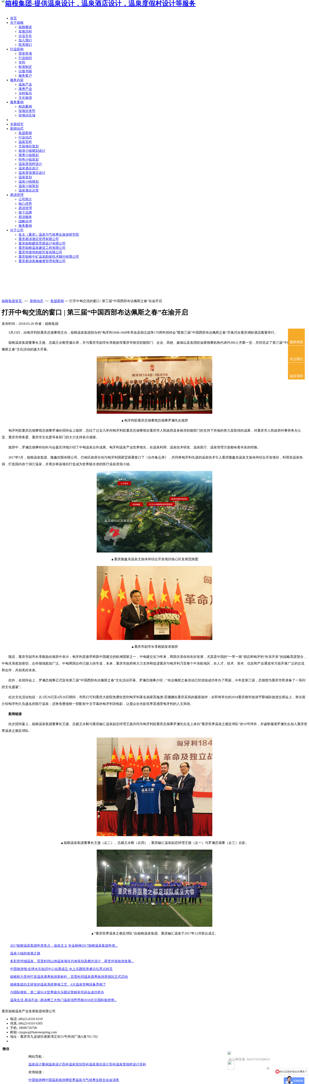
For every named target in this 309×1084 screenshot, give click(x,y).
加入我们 (25, 40)
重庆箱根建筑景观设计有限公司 (42, 243)
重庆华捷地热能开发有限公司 (40, 252)
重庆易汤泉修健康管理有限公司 (42, 261)
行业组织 (25, 58)
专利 (21, 62)
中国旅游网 (36, 1080)
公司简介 (25, 199)
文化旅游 (25, 97)
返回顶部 (296, 376)
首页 (13, 18)
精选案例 (25, 106)
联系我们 (25, 44)
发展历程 (25, 31)
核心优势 (25, 203)
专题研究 (17, 124)
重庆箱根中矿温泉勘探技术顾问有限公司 (48, 256)
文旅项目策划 (28, 146)
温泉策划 (25, 177)
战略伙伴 (25, 221)
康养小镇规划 (28, 155)
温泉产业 (25, 84)
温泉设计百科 (59, 1064)
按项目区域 (26, 115)
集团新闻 (25, 133)
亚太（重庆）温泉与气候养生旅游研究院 (48, 234)
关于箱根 (17, 22)
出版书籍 (25, 71)
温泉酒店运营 (28, 190)
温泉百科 (25, 142)
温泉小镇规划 (28, 181)
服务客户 (25, 75)
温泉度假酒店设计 (31, 172)
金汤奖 (114, 1080)
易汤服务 (25, 217)
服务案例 (17, 102)
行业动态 (25, 137)
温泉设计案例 (38, 1064)
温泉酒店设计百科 (102, 1064)
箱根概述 (25, 27)
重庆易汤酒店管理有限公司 (38, 239)
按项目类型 (26, 111)
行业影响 (17, 49)
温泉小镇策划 (28, 186)
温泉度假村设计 (30, 164)
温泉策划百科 (79, 1064)
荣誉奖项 (25, 53)
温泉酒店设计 (28, 168)
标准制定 (25, 67)
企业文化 (25, 36)
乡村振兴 (25, 93)
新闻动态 (17, 128)
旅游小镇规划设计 (31, 150)
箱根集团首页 (12, 301)
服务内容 (17, 80)
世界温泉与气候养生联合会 (89, 1080)
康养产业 (25, 89)
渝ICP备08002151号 (24, 1041)
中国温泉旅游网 (57, 1080)
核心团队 (17, 120)
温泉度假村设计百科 (131, 1064)
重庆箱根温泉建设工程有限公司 (42, 248)
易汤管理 (17, 195)
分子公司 (17, 230)
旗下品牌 (25, 212)
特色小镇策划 (28, 159)
